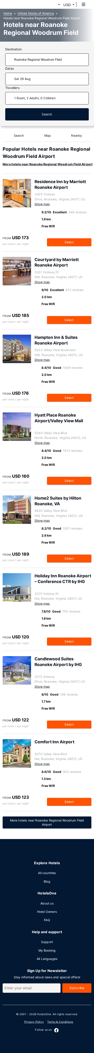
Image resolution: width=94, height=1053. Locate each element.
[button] (53, 5)
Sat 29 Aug (22, 79)
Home (7, 13)
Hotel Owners (47, 911)
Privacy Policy (34, 1021)
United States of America (35, 13)
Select (69, 242)
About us (46, 903)
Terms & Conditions (60, 1021)
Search (47, 114)
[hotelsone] (19, 4)
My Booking (47, 950)
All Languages (47, 959)
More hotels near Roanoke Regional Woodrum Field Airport (47, 164)
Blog (47, 881)
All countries (47, 873)
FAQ (47, 920)
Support (47, 942)
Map (47, 135)
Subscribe (77, 988)
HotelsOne (44, 1014)
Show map (42, 204)
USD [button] (67, 5)
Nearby (76, 135)
